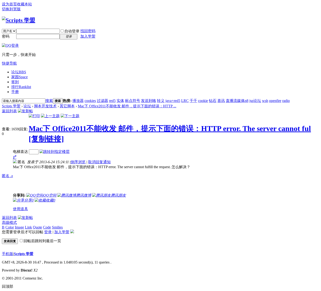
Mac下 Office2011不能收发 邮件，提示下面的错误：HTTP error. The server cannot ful (170, 128)
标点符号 (132, 101)
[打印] (34, 116)
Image (19, 227)
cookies (90, 101)
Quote (37, 227)
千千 (193, 101)
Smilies (57, 227)
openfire (275, 101)
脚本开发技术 (45, 106)
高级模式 (9, 223)
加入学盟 (87, 36)
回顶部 (7, 286)
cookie (203, 101)
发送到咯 (148, 101)
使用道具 (20, 209)
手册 (15, 92)
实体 (120, 101)
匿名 (7, 176)
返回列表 (9, 111)
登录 (48, 232)
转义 (160, 101)
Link (28, 227)
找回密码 (87, 31)
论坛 (18, 72)
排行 (21, 87)
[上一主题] (50, 116)
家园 (19, 77)
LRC (185, 101)
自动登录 (71, 31)
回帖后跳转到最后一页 (42, 241)
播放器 (78, 101)
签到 (15, 82)
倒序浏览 (78, 162)
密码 (5, 36)
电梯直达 (20, 152)
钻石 (212, 101)
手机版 (7, 254)
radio (286, 101)
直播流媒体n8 (237, 101)
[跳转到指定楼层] (54, 152)
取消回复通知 (99, 162)
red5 (112, 101)
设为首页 (9, 4)
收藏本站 (24, 4)
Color (9, 227)
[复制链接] (46, 139)
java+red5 (172, 101)
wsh (265, 101)
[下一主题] (70, 116)
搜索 (49, 101)
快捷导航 (9, 63)
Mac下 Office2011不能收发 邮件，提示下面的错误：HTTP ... (127, 106)
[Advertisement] (102, 181)
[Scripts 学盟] (18, 20)
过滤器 (102, 101)
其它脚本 (67, 106)
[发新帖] (25, 111)
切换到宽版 (11, 9)
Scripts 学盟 (11, 106)
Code (47, 227)
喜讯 (221, 101)
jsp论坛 (255, 101)
